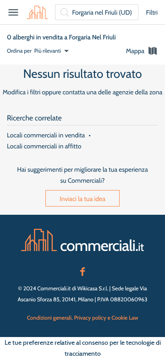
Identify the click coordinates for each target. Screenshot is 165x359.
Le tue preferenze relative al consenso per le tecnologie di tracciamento (83, 348)
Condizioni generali (49, 317)
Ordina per (19, 50)
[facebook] (82, 270)
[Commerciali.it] (37, 12)
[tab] (142, 51)
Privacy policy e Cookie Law (106, 317)
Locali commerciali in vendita (46, 135)
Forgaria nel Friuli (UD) (102, 12)
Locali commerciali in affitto (44, 146)
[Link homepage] (82, 239)
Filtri (152, 12)
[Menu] (13, 12)
